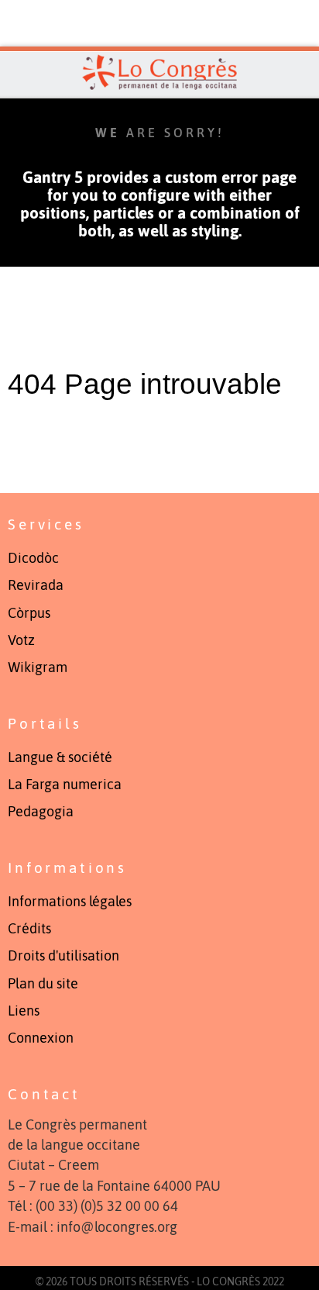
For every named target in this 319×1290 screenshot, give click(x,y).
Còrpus (29, 613)
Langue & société (60, 757)
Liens (23, 1011)
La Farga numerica (65, 784)
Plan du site (43, 984)
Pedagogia (41, 811)
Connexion (41, 1038)
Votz (21, 640)
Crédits (29, 928)
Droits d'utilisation (63, 956)
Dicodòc (33, 558)
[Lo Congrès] (159, 72)
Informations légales (70, 901)
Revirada (35, 585)
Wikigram (37, 667)
